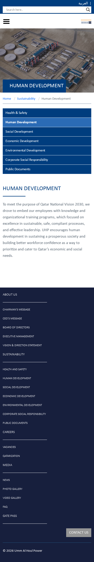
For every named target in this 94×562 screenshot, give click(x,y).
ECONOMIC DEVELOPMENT (19, 396)
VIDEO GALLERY (12, 497)
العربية (83, 3)
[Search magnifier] (88, 9)
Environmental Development (25, 150)
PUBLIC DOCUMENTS (15, 423)
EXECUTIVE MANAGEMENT (18, 336)
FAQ (5, 506)
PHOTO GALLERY (12, 489)
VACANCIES (9, 447)
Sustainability (26, 99)
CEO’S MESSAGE (12, 318)
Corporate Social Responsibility (26, 160)
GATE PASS (10, 516)
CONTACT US (78, 533)
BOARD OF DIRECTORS (16, 327)
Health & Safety (16, 113)
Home (7, 99)
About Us (10, 294)
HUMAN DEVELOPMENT (17, 378)
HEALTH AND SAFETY (15, 369)
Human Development (21, 122)
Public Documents (17, 169)
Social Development (19, 132)
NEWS (6, 480)
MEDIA (7, 465)
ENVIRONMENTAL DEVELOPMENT (22, 405)
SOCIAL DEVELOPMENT (16, 387)
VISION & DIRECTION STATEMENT (22, 345)
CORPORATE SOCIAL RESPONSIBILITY (24, 414)
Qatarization (11, 456)
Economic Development (21, 141)
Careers (9, 432)
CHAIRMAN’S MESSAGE (16, 309)
